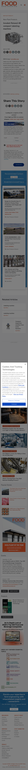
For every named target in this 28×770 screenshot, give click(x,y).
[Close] (25, 364)
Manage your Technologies (14, 400)
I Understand (14, 404)
